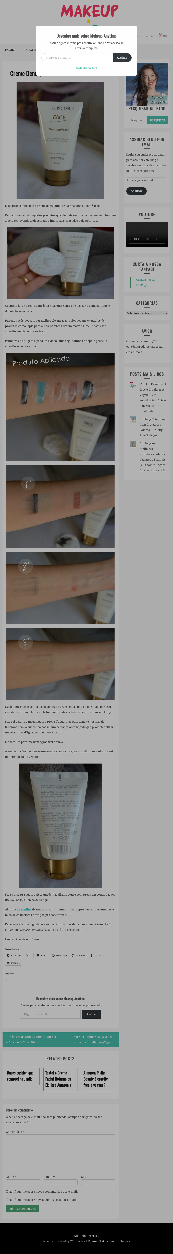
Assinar (122, 57)
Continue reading (86, 67)
